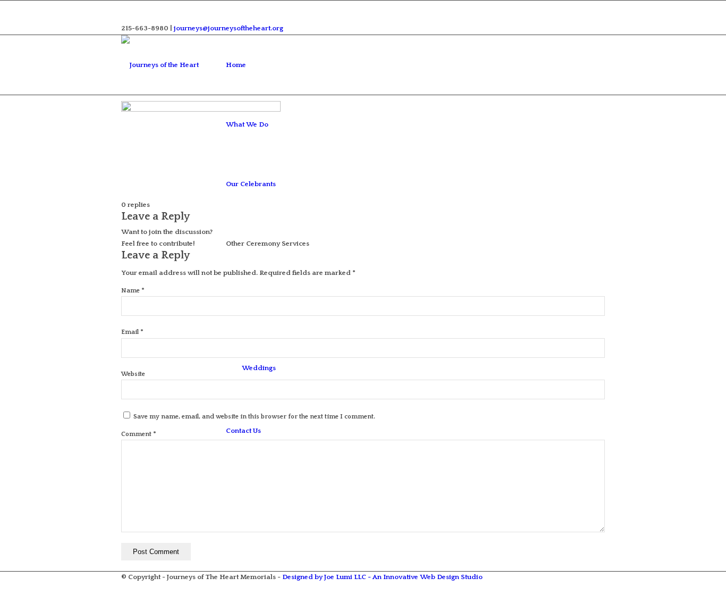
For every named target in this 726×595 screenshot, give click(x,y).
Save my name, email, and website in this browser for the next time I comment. (254, 416)
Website (133, 374)
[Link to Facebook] (127, 6)
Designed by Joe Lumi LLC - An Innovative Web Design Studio (382, 577)
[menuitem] (267, 65)
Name (133, 290)
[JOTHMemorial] (171, 65)
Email (132, 332)
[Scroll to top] (2, 589)
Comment (138, 434)
